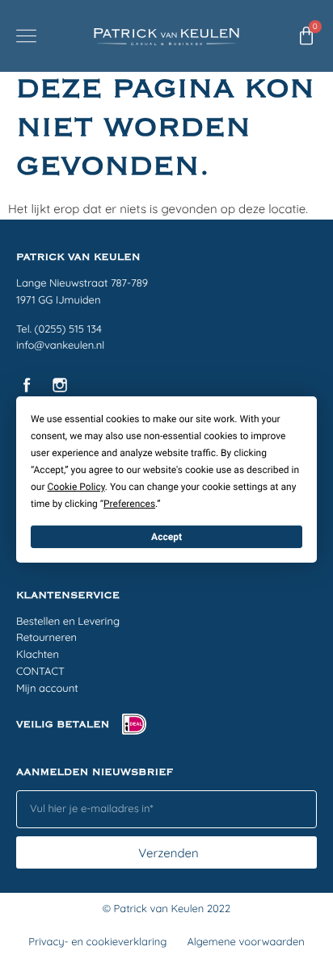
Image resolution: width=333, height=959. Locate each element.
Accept (166, 536)
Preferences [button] (129, 503)
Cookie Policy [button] (76, 486)
